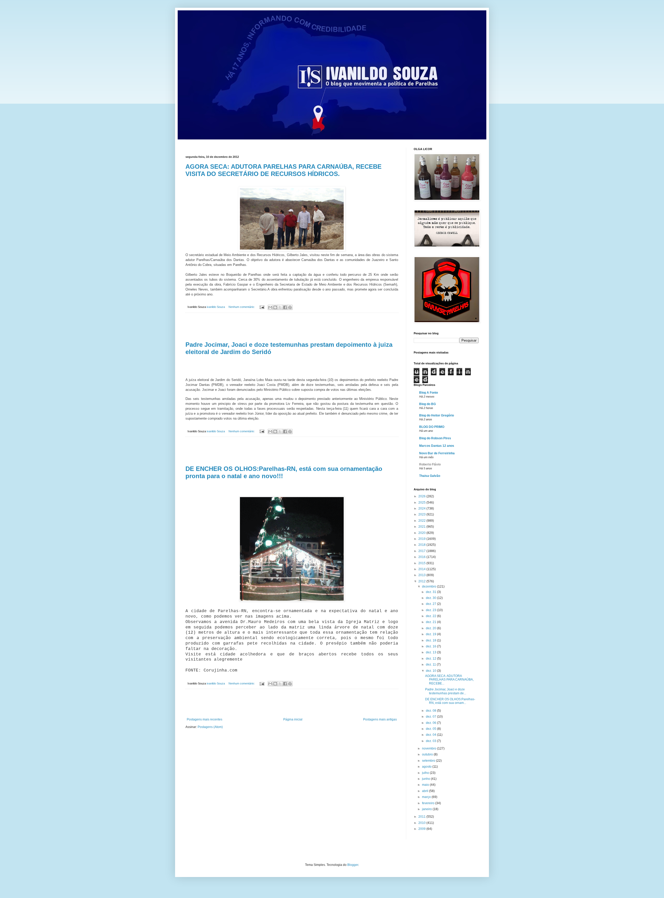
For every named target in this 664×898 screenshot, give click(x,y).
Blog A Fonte (428, 392)
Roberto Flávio (430, 464)
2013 (422, 575)
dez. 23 (431, 610)
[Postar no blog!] (275, 307)
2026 (422, 496)
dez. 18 (431, 640)
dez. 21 (431, 622)
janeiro (427, 809)
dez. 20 (431, 628)
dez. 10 (431, 671)
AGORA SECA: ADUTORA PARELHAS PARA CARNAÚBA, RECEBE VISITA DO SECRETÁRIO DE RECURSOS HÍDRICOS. (283, 170)
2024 (422, 508)
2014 (422, 569)
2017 (422, 551)
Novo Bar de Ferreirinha (437, 453)
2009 (422, 829)
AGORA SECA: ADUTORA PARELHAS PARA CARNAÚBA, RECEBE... (449, 679)
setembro (429, 760)
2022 (422, 520)
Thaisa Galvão (429, 476)
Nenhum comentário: (242, 306)
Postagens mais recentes (204, 719)
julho (426, 773)
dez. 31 (431, 592)
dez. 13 (431, 652)
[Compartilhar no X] (280, 307)
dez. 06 (431, 723)
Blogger (352, 865)
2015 (422, 563)
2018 (422, 545)
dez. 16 (431, 646)
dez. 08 (431, 710)
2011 (422, 816)
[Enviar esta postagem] (261, 306)
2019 (422, 539)
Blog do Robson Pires (435, 438)
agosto (427, 766)
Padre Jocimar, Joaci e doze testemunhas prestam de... (445, 691)
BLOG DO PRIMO (431, 427)
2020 (422, 533)
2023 (422, 514)
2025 (422, 502)
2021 (422, 526)
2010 (422, 823)
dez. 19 (431, 634)
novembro (429, 748)
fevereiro (428, 803)
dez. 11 (431, 664)
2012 (422, 581)
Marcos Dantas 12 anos (436, 446)
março (427, 797)
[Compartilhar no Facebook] (285, 307)
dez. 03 (431, 741)
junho (426, 779)
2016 (422, 557)
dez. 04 (431, 735)
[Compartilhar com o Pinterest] (290, 307)
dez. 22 (431, 616)
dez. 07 (431, 716)
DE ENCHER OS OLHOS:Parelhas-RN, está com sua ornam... (450, 701)
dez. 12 (431, 658)
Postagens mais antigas (380, 719)
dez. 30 (431, 598)
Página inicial (292, 719)
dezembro (429, 586)
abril (425, 791)
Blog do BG (427, 404)
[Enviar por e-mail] (270, 307)
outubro (428, 754)
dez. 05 (431, 729)
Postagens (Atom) (210, 727)
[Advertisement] (291, 327)
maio (426, 785)
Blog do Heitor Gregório (436, 415)
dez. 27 (431, 604)
